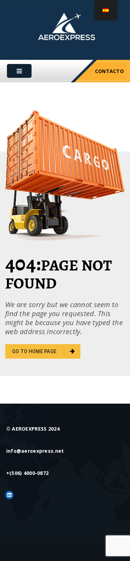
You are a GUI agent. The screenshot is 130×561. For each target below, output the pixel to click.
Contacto (109, 71)
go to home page (35, 351)
